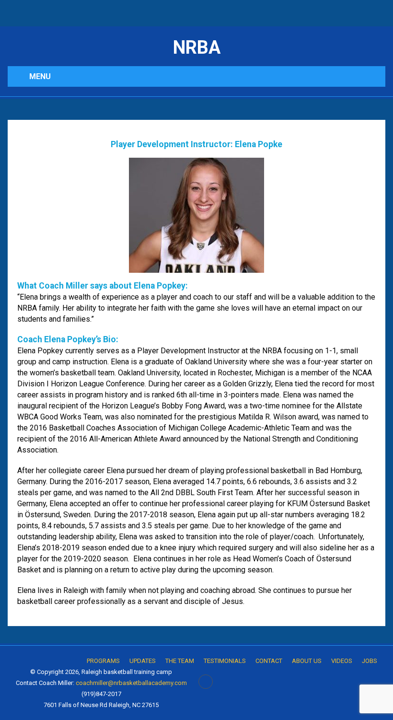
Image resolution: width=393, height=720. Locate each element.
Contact (268, 660)
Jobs (369, 660)
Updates (142, 660)
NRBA (196, 47)
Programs (103, 660)
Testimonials (225, 660)
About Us (307, 660)
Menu (40, 76)
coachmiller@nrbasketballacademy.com (131, 682)
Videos (341, 660)
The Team (179, 660)
